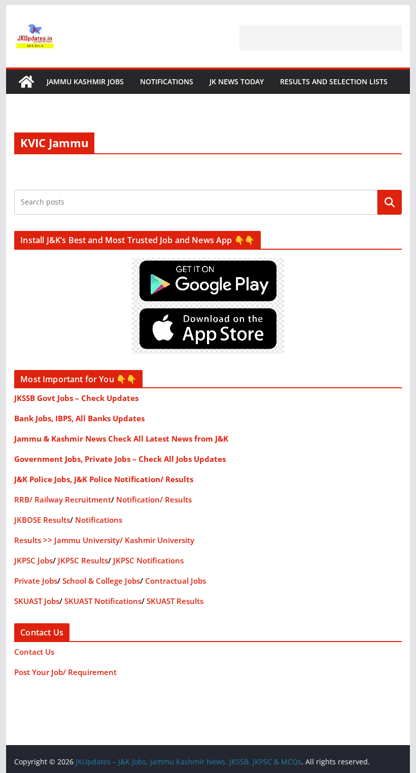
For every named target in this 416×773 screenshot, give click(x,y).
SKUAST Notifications (103, 601)
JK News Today (237, 81)
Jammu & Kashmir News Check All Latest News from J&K (121, 438)
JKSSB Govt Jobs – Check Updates (76, 398)
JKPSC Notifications (148, 560)
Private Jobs (35, 581)
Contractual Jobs (175, 581)
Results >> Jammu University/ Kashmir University (104, 540)
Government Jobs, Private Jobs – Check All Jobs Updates (120, 459)
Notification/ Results (154, 499)
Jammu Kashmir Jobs (85, 81)
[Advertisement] (320, 38)
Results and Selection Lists (334, 81)
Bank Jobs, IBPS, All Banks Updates (79, 418)
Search (389, 202)
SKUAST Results (175, 601)
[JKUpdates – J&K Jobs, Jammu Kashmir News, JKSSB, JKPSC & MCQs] (26, 82)
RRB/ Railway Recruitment (62, 499)
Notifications (166, 81)
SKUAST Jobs (36, 601)
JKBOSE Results (42, 520)
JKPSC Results (83, 560)
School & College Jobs (101, 581)
